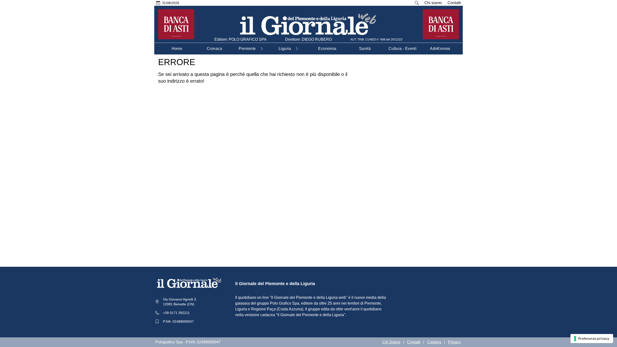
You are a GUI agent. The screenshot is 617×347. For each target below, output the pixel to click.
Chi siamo (433, 3)
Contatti (454, 3)
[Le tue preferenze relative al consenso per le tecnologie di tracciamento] (591, 338)
